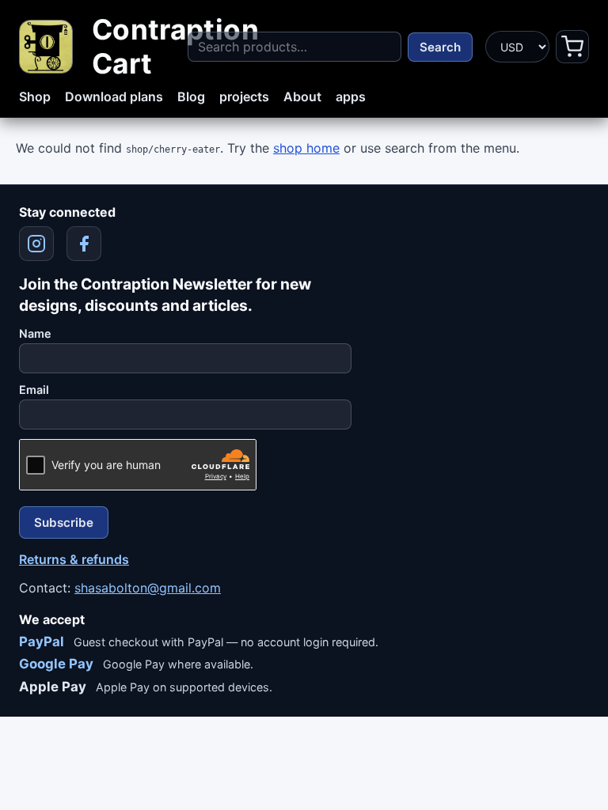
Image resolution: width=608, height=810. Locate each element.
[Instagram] (36, 243)
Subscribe (63, 522)
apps (351, 96)
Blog (191, 96)
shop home (306, 148)
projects (244, 96)
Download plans (114, 96)
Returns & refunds (74, 559)
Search (440, 47)
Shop (35, 96)
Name (35, 333)
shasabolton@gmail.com (147, 588)
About (302, 96)
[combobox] (294, 47)
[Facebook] (83, 243)
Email (34, 389)
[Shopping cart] (572, 46)
